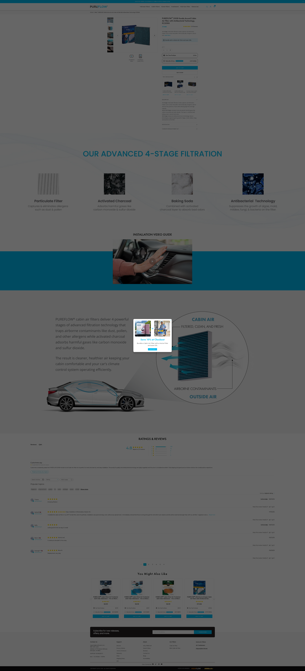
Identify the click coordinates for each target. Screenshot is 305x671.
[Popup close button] (170, 319)
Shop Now (152, 349)
